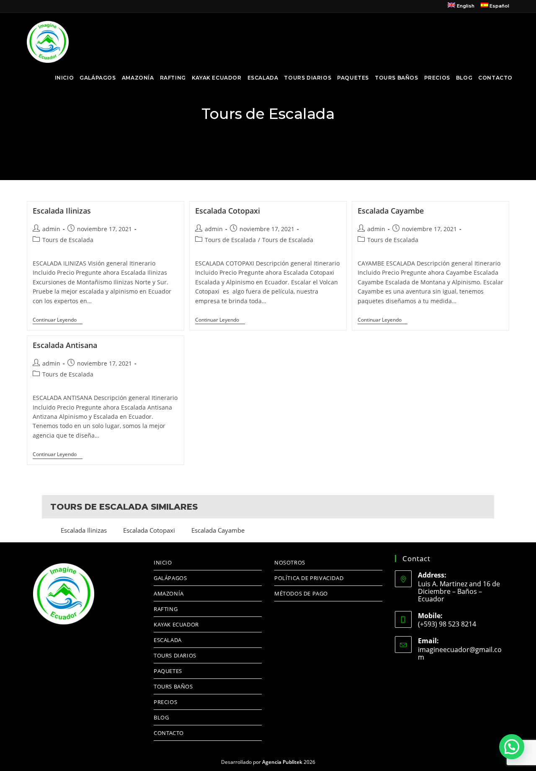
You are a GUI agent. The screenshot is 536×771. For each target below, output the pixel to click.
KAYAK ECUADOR (176, 624)
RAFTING (166, 609)
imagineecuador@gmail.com (460, 653)
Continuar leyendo (57, 320)
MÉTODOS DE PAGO (301, 593)
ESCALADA (168, 640)
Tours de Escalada (67, 240)
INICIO (163, 562)
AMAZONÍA (169, 593)
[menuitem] (461, 6)
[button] (511, 746)
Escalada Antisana (65, 345)
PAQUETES (168, 671)
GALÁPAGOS (170, 578)
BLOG (161, 717)
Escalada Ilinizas (62, 211)
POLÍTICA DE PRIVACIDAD (308, 578)
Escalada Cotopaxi (227, 211)
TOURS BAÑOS (173, 686)
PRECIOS (165, 702)
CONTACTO (169, 733)
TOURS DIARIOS (175, 655)
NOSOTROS (289, 562)
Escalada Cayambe (391, 211)
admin (51, 229)
